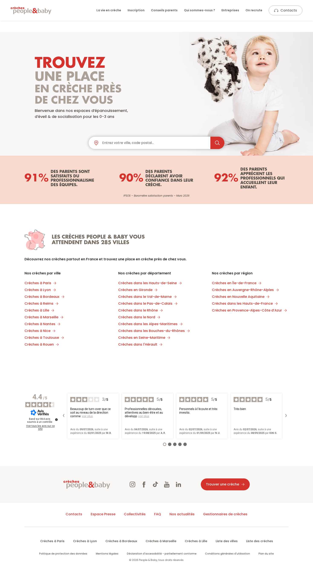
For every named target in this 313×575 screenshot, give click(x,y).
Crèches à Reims (38, 303)
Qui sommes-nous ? (199, 10)
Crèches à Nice (37, 330)
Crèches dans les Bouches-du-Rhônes (151, 330)
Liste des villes (227, 541)
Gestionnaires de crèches (225, 514)
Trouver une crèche (222, 484)
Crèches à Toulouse (41, 337)
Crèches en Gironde (135, 289)
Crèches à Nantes (39, 324)
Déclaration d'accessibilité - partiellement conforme (162, 553)
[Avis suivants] (286, 416)
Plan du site (266, 553)
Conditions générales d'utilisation (227, 553)
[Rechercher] (217, 142)
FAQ (157, 514)
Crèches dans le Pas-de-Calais (145, 303)
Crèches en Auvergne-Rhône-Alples (243, 289)
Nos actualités (182, 514)
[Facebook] (144, 484)
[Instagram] (132, 484)
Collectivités (135, 514)
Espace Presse (103, 514)
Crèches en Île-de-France (234, 283)
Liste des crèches (259, 541)
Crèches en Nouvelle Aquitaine (238, 296)
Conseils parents (164, 10)
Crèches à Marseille (41, 317)
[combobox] (154, 143)
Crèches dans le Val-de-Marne (145, 296)
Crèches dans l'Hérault (137, 344)
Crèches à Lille (36, 310)
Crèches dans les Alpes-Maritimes (148, 324)
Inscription (136, 10)
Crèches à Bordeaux (41, 296)
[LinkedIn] (178, 484)
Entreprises (230, 10)
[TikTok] (155, 484)
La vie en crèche (108, 10)
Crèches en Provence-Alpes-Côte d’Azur (247, 310)
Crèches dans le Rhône (138, 310)
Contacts (288, 10)
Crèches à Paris (37, 283)
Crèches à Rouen (39, 344)
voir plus (87, 416)
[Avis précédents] (63, 416)
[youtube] (167, 484)
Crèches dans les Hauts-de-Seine (147, 283)
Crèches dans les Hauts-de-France (242, 303)
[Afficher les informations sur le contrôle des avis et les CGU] (56, 419)
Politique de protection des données (63, 553)
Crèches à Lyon (37, 289)
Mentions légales (107, 553)
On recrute (254, 10)
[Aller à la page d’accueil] (31, 10)
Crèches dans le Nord (136, 317)
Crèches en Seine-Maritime (141, 337)
